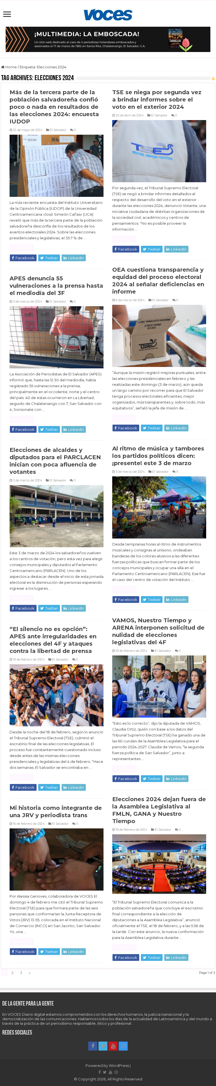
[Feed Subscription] (213, 78)
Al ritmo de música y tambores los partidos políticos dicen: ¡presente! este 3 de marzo (158, 456)
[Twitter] (102, 1046)
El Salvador (58, 130)
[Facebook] (92, 1046)
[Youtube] (113, 1046)
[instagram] (123, 1046)
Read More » (21, 248)
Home (10, 67)
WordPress (119, 1065)
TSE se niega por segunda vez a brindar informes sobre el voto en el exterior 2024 (156, 99)
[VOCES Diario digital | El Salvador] (108, 13)
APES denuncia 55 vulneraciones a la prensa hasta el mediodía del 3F (56, 285)
